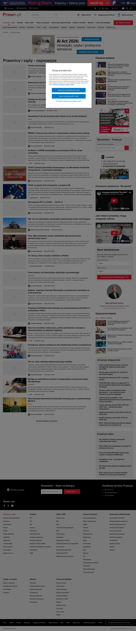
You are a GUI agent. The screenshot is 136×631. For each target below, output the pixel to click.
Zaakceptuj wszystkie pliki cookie (69, 90)
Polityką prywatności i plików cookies (63, 84)
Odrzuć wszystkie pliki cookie (68, 96)
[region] (69, 85)
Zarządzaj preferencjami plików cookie (68, 101)
